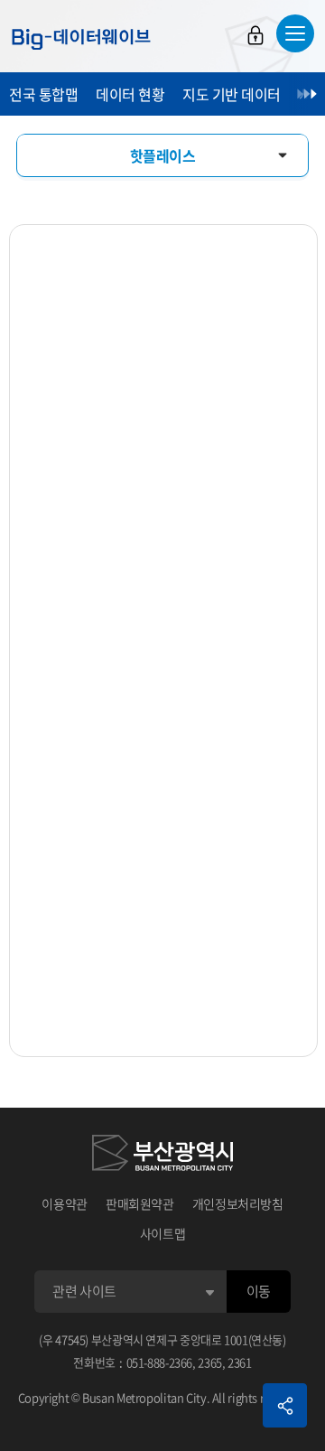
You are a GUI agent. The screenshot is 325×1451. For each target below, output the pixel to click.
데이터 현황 (130, 94)
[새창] (162, 1155)
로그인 (255, 35)
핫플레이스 (163, 155)
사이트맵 (163, 1233)
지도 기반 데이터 (231, 94)
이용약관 (65, 1203)
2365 (210, 1362)
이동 (258, 1291)
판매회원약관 (140, 1203)
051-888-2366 (159, 1362)
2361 (240, 1362)
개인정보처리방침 (237, 1203)
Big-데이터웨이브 (81, 38)
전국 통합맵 (43, 94)
